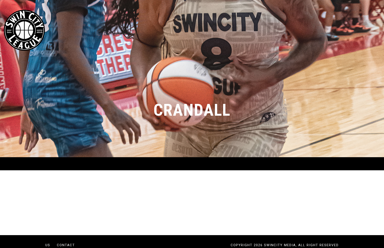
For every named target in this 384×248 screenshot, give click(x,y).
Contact (66, 245)
